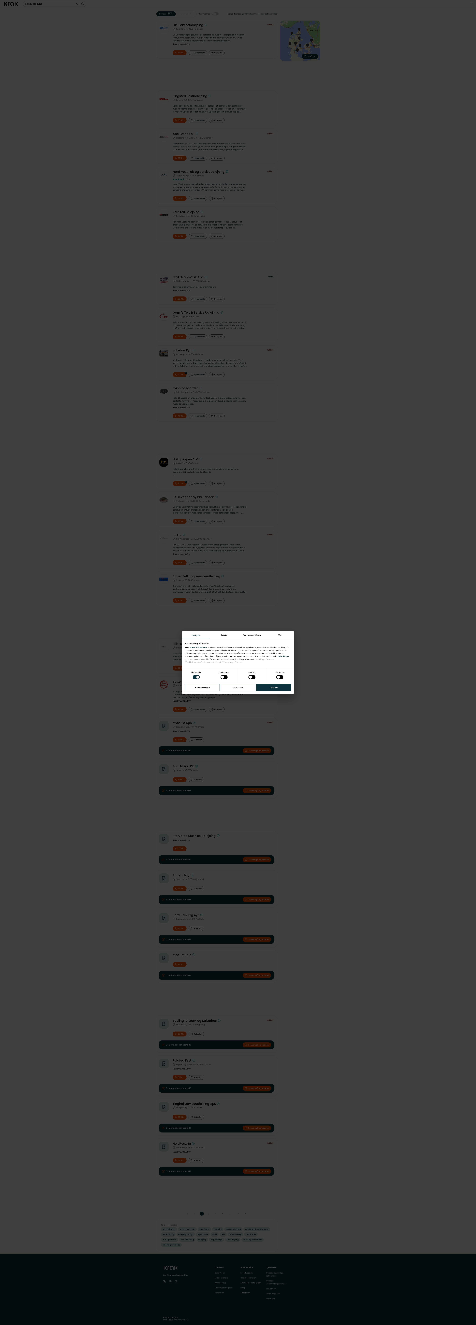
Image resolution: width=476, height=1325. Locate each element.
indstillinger (283, 656)
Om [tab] (279, 635)
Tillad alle (273, 687)
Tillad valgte (238, 687)
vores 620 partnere (198, 647)
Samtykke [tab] (196, 635)
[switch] (224, 677)
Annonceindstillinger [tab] (252, 635)
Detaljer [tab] (224, 635)
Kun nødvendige (202, 687)
